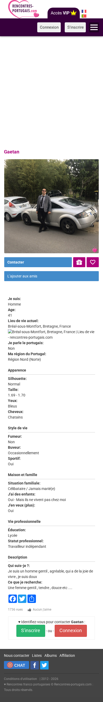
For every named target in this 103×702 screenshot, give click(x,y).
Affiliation (67, 655)
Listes (37, 655)
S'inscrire (30, 630)
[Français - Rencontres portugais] (84, 11)
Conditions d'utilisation (20, 679)
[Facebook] (34, 665)
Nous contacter (16, 655)
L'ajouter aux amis (22, 276)
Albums (50, 655)
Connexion (70, 630)
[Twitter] (44, 665)
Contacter (15, 262)
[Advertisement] (51, 91)
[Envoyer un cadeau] (79, 262)
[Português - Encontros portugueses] (84, 16)
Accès (60, 13)
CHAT (19, 665)
